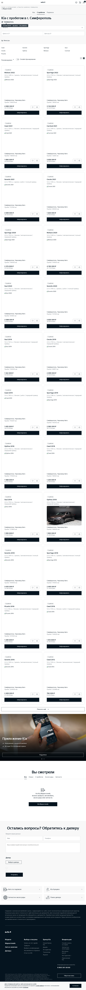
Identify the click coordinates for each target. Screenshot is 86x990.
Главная (3, 7)
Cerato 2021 (51, 179)
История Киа (47, 950)
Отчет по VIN (28, 953)
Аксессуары (49, 777)
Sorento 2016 (9, 660)
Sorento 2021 (9, 179)
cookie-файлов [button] (40, 985)
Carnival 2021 (52, 126)
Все (34, 12)
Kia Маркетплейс (12, 7)
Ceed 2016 (51, 606)
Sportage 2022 (52, 73)
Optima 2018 (9, 446)
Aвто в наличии (11, 947)
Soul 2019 (8, 339)
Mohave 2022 (9, 73)
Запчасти (58, 777)
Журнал (45, 955)
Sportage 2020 (10, 233)
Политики (25, 987)
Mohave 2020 (52, 233)
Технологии (46, 952)
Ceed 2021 (8, 126)
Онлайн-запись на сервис (66, 944)
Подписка (50, 12)
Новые (31, 777)
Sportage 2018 (52, 553)
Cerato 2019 (51, 339)
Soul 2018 (8, 500)
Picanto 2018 (9, 606)
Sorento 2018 (9, 553)
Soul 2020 (8, 286)
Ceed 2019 (8, 393)
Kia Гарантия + (66, 955)
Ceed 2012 (51, 660)
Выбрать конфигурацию (31, 948)
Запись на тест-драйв (31, 943)
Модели (8, 939)
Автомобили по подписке (32, 950)
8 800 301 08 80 (63, 967)
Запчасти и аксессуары (65, 948)
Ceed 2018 (51, 446)
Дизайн (45, 947)
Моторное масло (65, 952)
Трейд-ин (27, 945)
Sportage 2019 (52, 393)
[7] (84, 3)
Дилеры (8, 951)
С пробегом (41, 12)
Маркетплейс (10, 943)
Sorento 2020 (52, 286)
